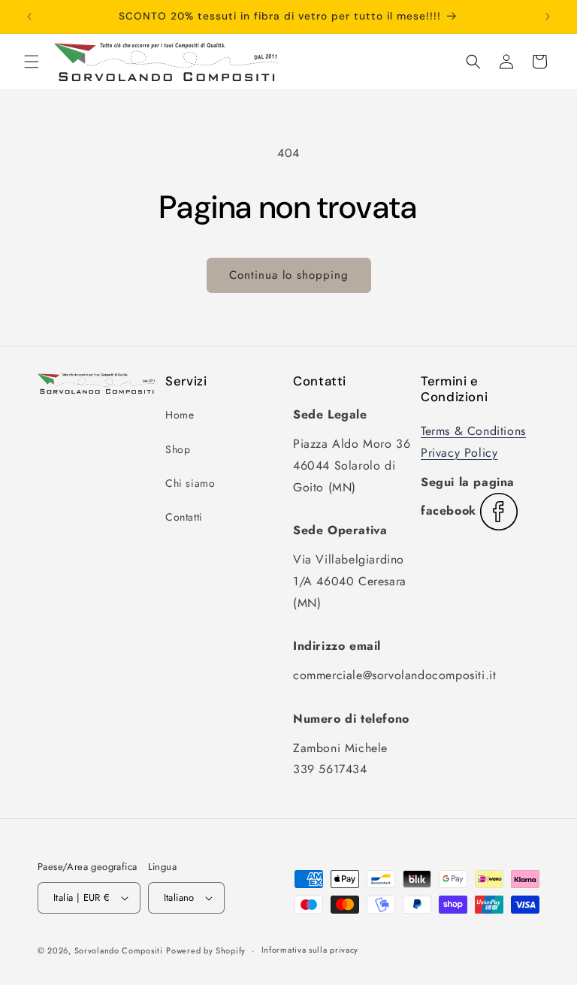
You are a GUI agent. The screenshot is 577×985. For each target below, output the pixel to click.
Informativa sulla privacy (310, 950)
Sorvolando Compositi (118, 950)
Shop (177, 449)
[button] (31, 61)
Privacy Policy (459, 452)
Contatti (184, 516)
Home (179, 414)
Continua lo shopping (289, 275)
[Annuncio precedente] (29, 16)
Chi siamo (190, 483)
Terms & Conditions (473, 431)
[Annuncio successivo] (547, 16)
